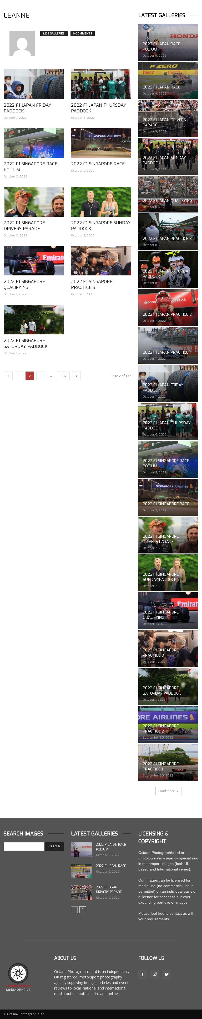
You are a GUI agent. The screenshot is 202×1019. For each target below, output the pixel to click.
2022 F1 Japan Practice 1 (167, 352)
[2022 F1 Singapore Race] (101, 143)
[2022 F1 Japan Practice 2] (168, 307)
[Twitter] (167, 974)
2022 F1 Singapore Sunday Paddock (101, 226)
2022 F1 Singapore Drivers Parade (24, 226)
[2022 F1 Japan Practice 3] (168, 231)
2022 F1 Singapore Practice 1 (161, 766)
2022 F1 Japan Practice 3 (167, 238)
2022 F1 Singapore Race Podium (30, 167)
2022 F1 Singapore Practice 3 (91, 284)
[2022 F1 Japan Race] (168, 80)
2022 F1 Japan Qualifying (167, 200)
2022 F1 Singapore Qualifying (24, 284)
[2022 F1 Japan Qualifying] (168, 194)
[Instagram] (154, 974)
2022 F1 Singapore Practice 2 (161, 728)
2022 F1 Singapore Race (98, 164)
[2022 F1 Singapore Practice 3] (101, 261)
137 (64, 376)
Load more (166, 791)
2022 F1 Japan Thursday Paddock (98, 108)
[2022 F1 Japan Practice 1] (168, 345)
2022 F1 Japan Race (161, 87)
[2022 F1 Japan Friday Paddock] (34, 84)
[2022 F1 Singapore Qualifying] (34, 261)
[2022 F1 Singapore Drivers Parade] (34, 202)
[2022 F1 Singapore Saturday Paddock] (34, 319)
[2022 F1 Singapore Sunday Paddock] (101, 202)
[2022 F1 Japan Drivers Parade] (81, 892)
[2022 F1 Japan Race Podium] (81, 849)
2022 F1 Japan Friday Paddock (27, 108)
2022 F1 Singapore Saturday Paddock (26, 343)
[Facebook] (142, 974)
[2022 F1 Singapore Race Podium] (34, 143)
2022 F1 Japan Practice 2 (167, 314)
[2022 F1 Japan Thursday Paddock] (101, 84)
